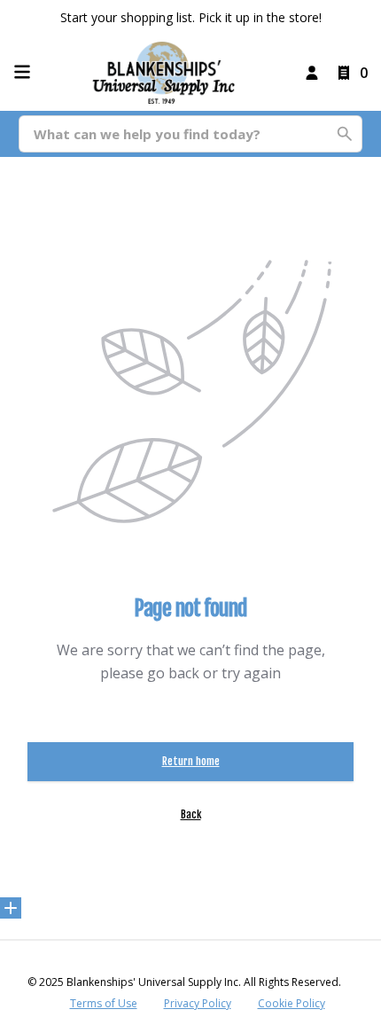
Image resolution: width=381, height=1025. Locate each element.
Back (191, 814)
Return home (191, 761)
